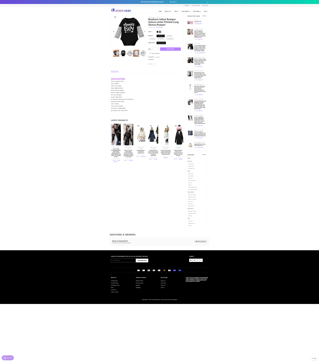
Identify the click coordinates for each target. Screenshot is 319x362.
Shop (176, 11)
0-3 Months (161, 36)
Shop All (163, 281)
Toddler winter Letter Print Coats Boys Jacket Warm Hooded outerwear (153, 153)
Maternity (190, 178)
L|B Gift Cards (191, 164)
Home (160, 11)
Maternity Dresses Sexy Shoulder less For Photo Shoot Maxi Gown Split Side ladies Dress (200, 75)
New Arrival (190, 173)
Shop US (190, 182)
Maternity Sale (191, 223)
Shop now (173, 2)
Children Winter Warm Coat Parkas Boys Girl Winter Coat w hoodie (178, 153)
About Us (167, 11)
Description (114, 71)
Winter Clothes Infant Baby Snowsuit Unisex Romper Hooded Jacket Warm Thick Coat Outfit (128, 154)
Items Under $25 (191, 180)
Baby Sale (190, 221)
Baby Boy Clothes (192, 197)
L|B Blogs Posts (115, 285)
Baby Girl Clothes (192, 194)
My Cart (206, 5)
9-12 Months (161, 39)
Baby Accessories (192, 199)
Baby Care (190, 203)
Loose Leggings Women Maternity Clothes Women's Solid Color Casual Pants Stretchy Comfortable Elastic (199, 120)
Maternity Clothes (192, 213)
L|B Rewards (191, 166)
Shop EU (190, 185)
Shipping (138, 287)
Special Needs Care (192, 187)
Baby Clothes (191, 176)
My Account (196, 5)
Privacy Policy (139, 283)
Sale (205, 11)
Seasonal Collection (192, 189)
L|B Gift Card (197, 21)
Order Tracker (114, 292)
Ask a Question (201, 241)
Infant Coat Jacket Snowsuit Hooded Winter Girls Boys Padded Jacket (166, 152)
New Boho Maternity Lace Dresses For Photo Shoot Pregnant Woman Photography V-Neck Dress (200, 89)
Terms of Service (141, 277)
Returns (138, 285)
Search (187, 5)
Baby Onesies (191, 206)
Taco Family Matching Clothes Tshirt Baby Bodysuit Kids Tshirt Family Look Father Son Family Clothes (116, 152)
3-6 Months (169, 36)
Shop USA (163, 283)
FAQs (112, 287)
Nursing (190, 215)
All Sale (190, 225)
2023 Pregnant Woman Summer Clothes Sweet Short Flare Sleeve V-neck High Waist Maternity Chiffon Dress (200, 34)
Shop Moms (196, 11)
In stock (157, 57)
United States (161, 43)
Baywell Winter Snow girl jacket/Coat (141, 152)
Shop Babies (185, 11)
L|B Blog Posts (191, 168)
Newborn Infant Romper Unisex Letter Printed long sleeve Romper (163, 22)
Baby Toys (190, 201)
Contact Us (114, 290)
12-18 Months (170, 39)
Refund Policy (139, 281)
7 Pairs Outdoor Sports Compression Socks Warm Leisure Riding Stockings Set (200, 133)
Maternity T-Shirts (192, 211)
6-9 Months (152, 39)
